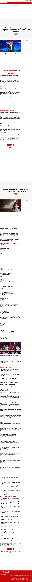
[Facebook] (23, 1)
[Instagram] (24, 1)
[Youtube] (30, 1)
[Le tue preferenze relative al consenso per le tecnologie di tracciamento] (30, 580)
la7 (11, 147)
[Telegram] (26, 1)
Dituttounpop (6, 21)
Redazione (16, 33)
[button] (31, 2)
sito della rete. (12, 80)
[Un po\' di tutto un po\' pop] (4, 3)
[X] (27, 1)
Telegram (10, 53)
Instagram (15, 53)
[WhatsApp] (29, 1)
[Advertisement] (16, 12)
